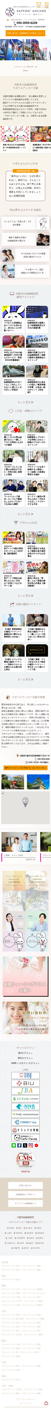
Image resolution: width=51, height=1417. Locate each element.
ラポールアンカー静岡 (31, 1323)
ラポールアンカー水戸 (10, 1289)
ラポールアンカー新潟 (10, 1315)
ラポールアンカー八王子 (11, 1301)
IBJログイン (24, 1053)
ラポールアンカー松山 (10, 1380)
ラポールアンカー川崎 (10, 1305)
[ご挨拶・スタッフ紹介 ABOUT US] (19, 833)
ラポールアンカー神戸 (29, 1352)
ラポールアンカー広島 (10, 1370)
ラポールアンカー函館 (31, 1270)
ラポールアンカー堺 (9, 1352)
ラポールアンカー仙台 (10, 1279)
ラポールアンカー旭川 (10, 1266)
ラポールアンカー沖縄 (31, 1393)
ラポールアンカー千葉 (10, 1297)
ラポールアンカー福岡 (33, 1389)
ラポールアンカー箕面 (10, 1348)
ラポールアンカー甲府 (31, 1315)
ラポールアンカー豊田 (33, 1335)
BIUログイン (24, 1058)
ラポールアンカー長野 (35, 1319)
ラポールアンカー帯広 (10, 1270)
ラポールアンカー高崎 (10, 1293)
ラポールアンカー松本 (10, 1323)
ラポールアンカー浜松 (31, 1331)
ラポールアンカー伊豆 (10, 1327)
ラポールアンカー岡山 (10, 1366)
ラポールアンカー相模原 (32, 1305)
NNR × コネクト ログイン (24, 1063)
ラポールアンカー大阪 (31, 1348)
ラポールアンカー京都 (31, 1344)
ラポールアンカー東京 (31, 1297)
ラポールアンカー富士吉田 (12, 1319)
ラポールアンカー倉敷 (31, 1366)
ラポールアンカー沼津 (31, 1327)
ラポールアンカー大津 (10, 1344)
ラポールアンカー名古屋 (11, 1335)
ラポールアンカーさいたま (33, 1293)
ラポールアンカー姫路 (10, 1356)
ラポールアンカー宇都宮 (32, 1289)
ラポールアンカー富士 (10, 1331)
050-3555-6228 (27, 23)
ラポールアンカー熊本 (10, 1393)
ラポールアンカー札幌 (31, 1266)
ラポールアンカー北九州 (11, 1389)
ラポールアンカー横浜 (33, 1301)
